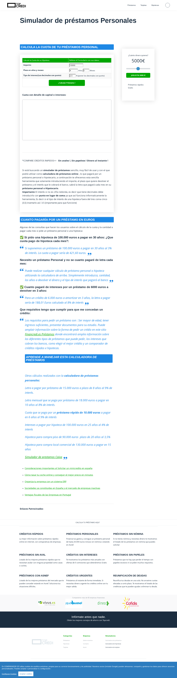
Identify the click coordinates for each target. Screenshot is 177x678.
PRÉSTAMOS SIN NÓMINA (128, 534)
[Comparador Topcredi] (16, 5)
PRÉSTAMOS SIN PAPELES (128, 554)
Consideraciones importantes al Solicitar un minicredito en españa (58, 468)
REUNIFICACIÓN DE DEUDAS (130, 575)
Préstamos (132, 5)
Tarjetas (144, 5)
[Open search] (168, 5)
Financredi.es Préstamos (39, 334)
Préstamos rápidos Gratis (136, 86)
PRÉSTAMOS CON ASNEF (34, 575)
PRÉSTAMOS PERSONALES (82, 534)
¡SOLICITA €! (138, 75)
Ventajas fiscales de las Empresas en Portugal (48, 494)
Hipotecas (155, 5)
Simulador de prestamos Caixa (43, 457)
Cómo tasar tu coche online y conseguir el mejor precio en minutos (59, 474)
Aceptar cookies (26, 674)
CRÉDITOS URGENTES (79, 575)
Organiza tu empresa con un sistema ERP (45, 481)
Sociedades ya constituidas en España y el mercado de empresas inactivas (62, 488)
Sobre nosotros (88, 640)
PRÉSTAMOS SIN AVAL (32, 554)
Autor (85, 647)
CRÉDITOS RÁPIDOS (31, 534)
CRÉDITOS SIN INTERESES (81, 554)
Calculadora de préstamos (113, 640)
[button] (88, 522)
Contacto (86, 644)
